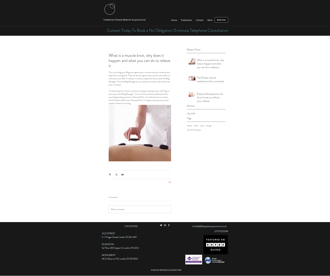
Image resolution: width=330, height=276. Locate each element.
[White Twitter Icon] (161, 225)
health (196, 125)
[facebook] (169, 225)
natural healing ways (194, 130)
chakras (189, 125)
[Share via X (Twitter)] (116, 174)
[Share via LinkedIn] (122, 174)
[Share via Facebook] (110, 174)
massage (209, 125)
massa (202, 125)
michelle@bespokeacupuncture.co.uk (209, 226)
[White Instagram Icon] (165, 225)
